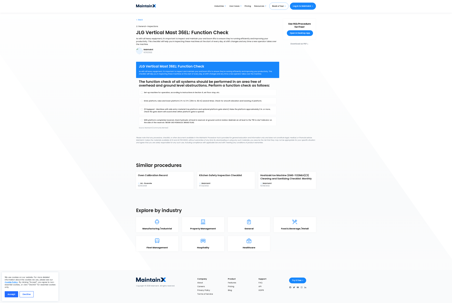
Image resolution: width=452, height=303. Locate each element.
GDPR (261, 290)
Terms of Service (205, 294)
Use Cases (234, 6)
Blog (230, 290)
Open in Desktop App (300, 33)
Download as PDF (299, 43)
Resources (259, 6)
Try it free (296, 280)
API (259, 286)
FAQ (260, 282)
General (142, 26)
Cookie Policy (11, 282)
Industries (219, 6)
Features (232, 282)
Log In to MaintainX (302, 6)
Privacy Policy (203, 290)
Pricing (248, 6)
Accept (11, 294)
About (200, 282)
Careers (201, 286)
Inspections (152, 26)
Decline (27, 294)
